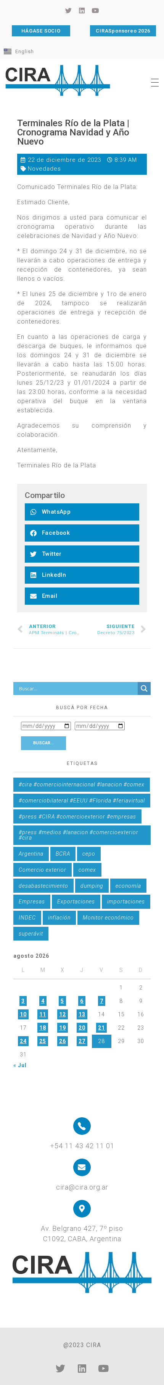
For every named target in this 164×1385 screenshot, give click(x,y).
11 (42, 1014)
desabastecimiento (43, 886)
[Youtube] (103, 1368)
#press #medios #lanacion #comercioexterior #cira (78, 835)
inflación (59, 918)
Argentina (31, 854)
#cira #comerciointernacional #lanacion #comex (82, 784)
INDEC (27, 918)
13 (82, 1014)
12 (62, 1014)
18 (42, 1028)
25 (42, 1041)
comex (87, 870)
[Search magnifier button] (144, 688)
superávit (31, 934)
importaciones (126, 901)
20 (82, 1028)
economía (128, 886)
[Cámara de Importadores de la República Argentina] (57, 80)
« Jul (20, 1065)
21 (101, 1028)
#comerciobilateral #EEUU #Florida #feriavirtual (82, 800)
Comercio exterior (42, 870)
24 (23, 1041)
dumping (91, 886)
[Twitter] (60, 1368)
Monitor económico (108, 918)
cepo (88, 854)
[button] (82, 512)
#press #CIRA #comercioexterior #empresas (77, 817)
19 (62, 1028)
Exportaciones (76, 901)
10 (23, 1014)
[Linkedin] (82, 1368)
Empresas (32, 901)
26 (62, 1041)
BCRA (63, 854)
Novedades (44, 168)
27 (82, 1041)
